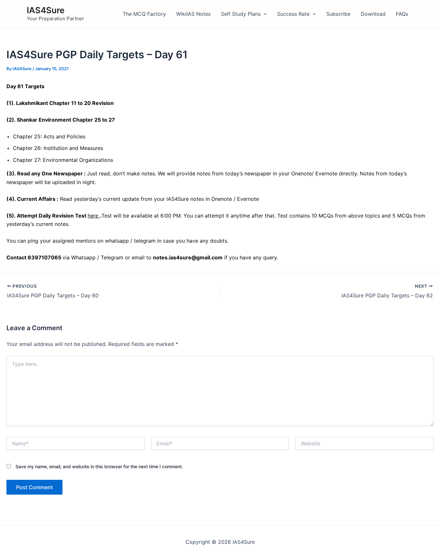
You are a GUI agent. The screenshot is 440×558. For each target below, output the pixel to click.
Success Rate (293, 14)
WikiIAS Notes (193, 14)
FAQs (402, 14)
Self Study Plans (241, 14)
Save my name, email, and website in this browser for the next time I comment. (99, 466)
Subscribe (338, 14)
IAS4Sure (45, 10)
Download (373, 14)
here (94, 215)
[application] (264, 14)
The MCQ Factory (144, 14)
